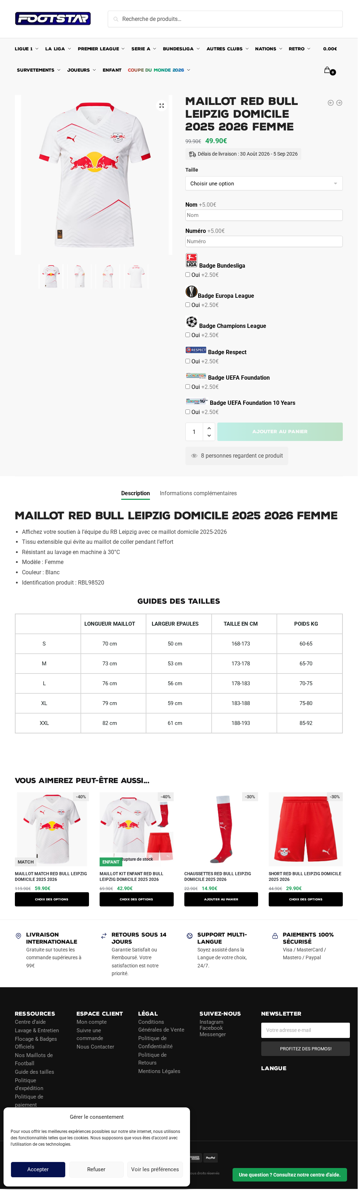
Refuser (96, 1170)
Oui (204, 275)
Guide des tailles (34, 1072)
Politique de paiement (29, 1101)
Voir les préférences (155, 1170)
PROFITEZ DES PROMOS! (305, 1048)
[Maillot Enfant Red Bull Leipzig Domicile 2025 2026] (339, 102)
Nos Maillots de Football (34, 1059)
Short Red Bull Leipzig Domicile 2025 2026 (305, 876)
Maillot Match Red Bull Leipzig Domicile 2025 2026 (51, 876)
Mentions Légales (159, 1071)
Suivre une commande (90, 1034)
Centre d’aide (30, 1022)
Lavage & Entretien (37, 1030)
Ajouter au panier (280, 431)
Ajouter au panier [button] (221, 899)
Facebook (211, 1028)
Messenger (213, 1034)
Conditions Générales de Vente (161, 1026)
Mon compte (92, 1022)
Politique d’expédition (29, 1084)
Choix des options (51, 899)
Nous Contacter (95, 1047)
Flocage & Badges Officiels (36, 1043)
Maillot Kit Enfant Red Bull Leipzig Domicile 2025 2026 (131, 876)
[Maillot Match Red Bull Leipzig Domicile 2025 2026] (330, 102)
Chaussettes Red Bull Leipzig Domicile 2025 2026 (217, 876)
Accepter (38, 1170)
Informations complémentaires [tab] (198, 493)
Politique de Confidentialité (155, 1042)
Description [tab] (135, 493)
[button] (161, 105)
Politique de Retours (152, 1059)
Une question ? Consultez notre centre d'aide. (290, 1175)
